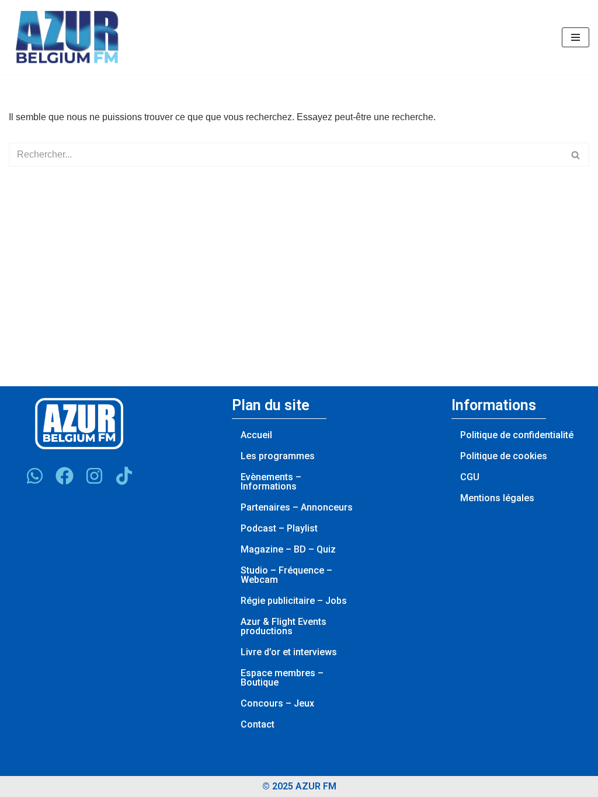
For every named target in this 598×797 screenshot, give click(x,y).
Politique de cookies (503, 456)
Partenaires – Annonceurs (297, 507)
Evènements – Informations (271, 481)
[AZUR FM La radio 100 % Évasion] (67, 37)
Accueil (256, 435)
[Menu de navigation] (575, 37)
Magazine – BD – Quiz (288, 549)
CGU (469, 477)
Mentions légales (497, 498)
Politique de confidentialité (516, 435)
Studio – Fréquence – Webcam (286, 575)
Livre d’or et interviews (289, 652)
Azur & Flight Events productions (283, 626)
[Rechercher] (576, 154)
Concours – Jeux (277, 703)
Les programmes (278, 456)
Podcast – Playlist (279, 528)
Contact (257, 724)
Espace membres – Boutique (282, 677)
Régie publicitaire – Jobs (294, 600)
